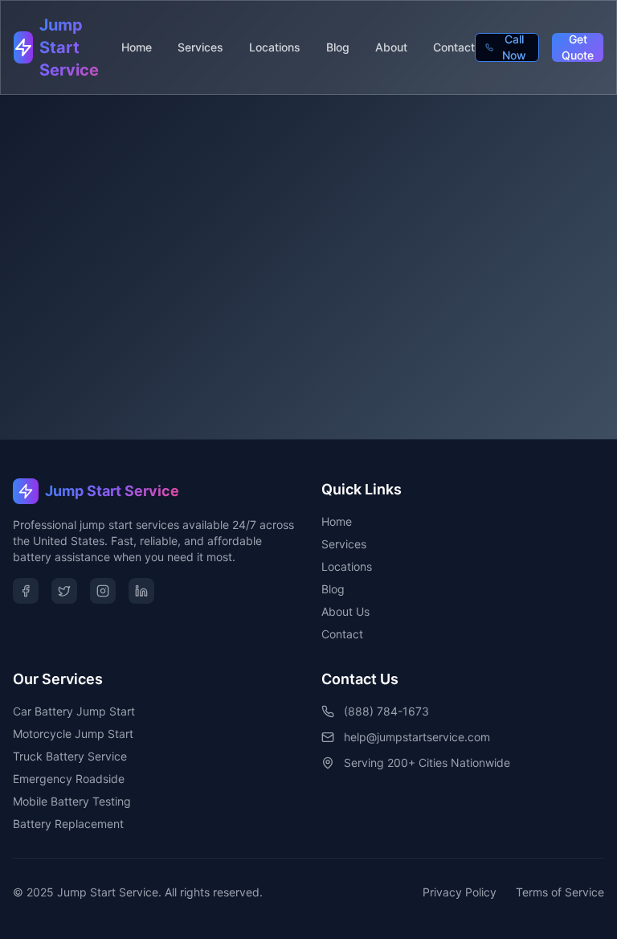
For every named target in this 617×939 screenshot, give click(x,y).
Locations (274, 47)
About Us (345, 611)
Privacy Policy (459, 892)
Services (200, 47)
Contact (454, 47)
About (391, 47)
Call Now (514, 47)
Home (136, 47)
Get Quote (578, 47)
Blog (337, 47)
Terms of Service (560, 892)
